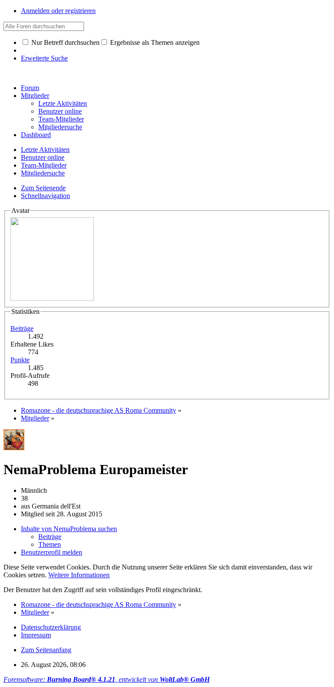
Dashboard (36, 134)
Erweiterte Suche (44, 58)
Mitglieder (35, 95)
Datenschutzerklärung (51, 627)
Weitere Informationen (79, 575)
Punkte (20, 360)
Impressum (36, 635)
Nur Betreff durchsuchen (65, 42)
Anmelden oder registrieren (58, 10)
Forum (30, 87)
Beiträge (21, 328)
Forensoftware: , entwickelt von (106, 679)
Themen (49, 544)
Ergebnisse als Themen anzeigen (154, 42)
